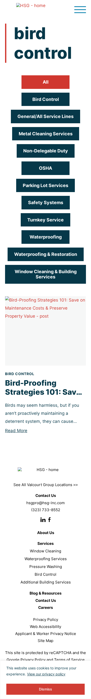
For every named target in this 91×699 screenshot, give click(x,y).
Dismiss (45, 689)
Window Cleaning (45, 551)
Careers (45, 607)
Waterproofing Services (46, 558)
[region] (45, 680)
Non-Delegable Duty (45, 150)
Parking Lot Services (45, 185)
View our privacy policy (46, 674)
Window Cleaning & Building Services (46, 274)
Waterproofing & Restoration (45, 254)
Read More (16, 430)
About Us (45, 532)
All (46, 82)
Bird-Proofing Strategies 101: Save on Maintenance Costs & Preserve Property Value (43, 387)
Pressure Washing (45, 566)
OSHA (45, 168)
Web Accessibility (45, 626)
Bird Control (45, 99)
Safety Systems (45, 202)
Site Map (45, 640)
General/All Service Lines (45, 116)
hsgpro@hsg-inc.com (45, 502)
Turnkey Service (45, 219)
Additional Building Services (45, 582)
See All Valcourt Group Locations (45, 484)
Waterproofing (46, 237)
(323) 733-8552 (45, 509)
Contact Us (45, 600)
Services (45, 543)
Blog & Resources (45, 593)
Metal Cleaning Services (46, 133)
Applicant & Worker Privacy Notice (45, 633)
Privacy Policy (45, 619)
